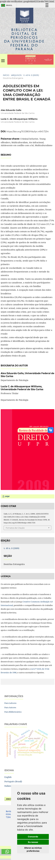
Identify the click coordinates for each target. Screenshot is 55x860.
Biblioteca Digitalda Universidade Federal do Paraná (24, 39)
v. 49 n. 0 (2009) (31, 75)
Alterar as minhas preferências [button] (33, 849)
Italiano (8, 785)
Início (6, 75)
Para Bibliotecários (13, 712)
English (8, 777)
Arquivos (16, 75)
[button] (7, 851)
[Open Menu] (3, 61)
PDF (7, 496)
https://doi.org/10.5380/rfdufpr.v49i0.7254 (27, 131)
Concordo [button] (33, 836)
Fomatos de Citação (15, 528)
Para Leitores (10, 703)
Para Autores (10, 707)
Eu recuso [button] (33, 842)
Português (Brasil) (13, 781)
